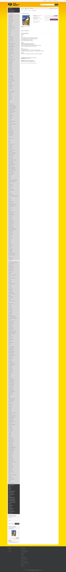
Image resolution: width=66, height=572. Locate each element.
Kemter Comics (11, 270)
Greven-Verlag (11, 223)
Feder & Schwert (11, 201)
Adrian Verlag (11, 19)
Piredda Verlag (11, 358)
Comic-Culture (11, 112)
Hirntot (10, 240)
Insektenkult (10, 250)
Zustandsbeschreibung (24, 561)
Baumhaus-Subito (11, 53)
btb (9, 89)
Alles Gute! (10, 24)
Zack (9, 473)
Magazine (9, 488)
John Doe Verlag (11, 263)
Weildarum (10, 463)
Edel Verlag (10, 147)
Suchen (56, 4)
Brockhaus (10, 82)
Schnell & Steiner (11, 382)
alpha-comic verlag (12, 27)
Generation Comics (12, 211)
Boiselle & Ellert (11, 76)
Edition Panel (11, 165)
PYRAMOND (10, 361)
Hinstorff (10, 239)
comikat (10, 119)
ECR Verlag (10, 145)
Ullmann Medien (11, 438)
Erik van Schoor (11, 188)
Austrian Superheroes (12, 43)
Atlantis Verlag (11, 37)
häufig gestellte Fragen (24, 558)
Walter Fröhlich (11, 460)
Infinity (10, 247)
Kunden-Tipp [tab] (26, 30)
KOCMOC (10, 282)
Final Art (10, 207)
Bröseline (10, 83)
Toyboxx (10, 434)
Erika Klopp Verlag (11, 190)
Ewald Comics (11, 194)
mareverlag (10, 312)
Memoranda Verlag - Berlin (13, 318)
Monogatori (10, 329)
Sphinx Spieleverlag (12, 398)
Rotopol (10, 375)
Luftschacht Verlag (11, 300)
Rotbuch (10, 374)
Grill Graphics (11, 224)
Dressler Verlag (11, 138)
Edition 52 (10, 148)
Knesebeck (10, 280)
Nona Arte (10, 338)
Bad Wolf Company (12, 46)
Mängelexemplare (11, 484)
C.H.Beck (10, 93)
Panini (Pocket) (11, 349)
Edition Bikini (10, 151)
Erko (9, 191)
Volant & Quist (11, 453)
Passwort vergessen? (11, 523)
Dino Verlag (10, 135)
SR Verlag (10, 405)
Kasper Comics (11, 269)
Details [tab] (22, 30)
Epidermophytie (11, 185)
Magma (10, 305)
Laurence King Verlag (12, 293)
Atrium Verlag (11, 39)
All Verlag (10, 23)
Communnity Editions (12, 121)
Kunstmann (10, 290)
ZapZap (10, 476)
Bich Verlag (10, 65)
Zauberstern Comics (12, 479)
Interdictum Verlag (11, 254)
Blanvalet (10, 66)
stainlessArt (10, 407)
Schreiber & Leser (11, 384)
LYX (9, 302)
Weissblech (10, 464)
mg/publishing (11, 322)
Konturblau (10, 285)
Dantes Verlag (11, 129)
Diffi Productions (11, 134)
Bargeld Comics (11, 50)
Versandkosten (56, 16)
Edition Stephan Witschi (12, 170)
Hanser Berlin (11, 231)
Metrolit (10, 319)
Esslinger (10, 193)
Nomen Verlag (11, 336)
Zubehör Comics (11, 508)
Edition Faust (10, 157)
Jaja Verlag (10, 259)
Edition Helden (11, 158)
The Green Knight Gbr (12, 421)
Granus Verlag (11, 220)
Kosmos (10, 286)
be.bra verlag (11, 56)
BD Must (10, 55)
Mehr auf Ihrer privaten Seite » (13, 542)
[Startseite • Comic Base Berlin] (14, 4)
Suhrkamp (10, 414)
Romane (9, 489)
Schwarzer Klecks (11, 385)
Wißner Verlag (11, 467)
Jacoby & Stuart (11, 257)
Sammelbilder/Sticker (11, 500)
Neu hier (22, 560)
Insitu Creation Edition (12, 253)
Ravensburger (11, 365)
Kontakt (23, 8)
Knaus (10, 279)
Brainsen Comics (11, 79)
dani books (10, 128)
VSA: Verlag (10, 456)
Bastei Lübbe (11, 52)
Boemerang (10, 75)
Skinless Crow (11, 394)
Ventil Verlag (11, 444)
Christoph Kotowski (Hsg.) (12, 106)
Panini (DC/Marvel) (11, 346)
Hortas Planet (11, 244)
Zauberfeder (11, 477)
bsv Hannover (11, 88)
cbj (9, 101)
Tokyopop (10, 431)
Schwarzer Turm (11, 387)
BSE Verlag (10, 86)
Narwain (10, 335)
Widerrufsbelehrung (24, 550)
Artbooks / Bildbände (11, 491)
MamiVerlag (10, 308)
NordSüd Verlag (11, 339)
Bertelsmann (11, 62)
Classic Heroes (11, 109)
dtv (9, 139)
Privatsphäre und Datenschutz (25, 563)
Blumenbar (10, 70)
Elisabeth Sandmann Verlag (13, 180)
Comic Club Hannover (12, 111)
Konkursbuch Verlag (12, 283)
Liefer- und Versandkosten (24, 551)
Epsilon (10, 187)
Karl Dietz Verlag (11, 267)
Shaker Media (11, 392)
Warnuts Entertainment (12, 461)
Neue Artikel (10, 513)
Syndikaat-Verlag (11, 417)
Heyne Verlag (11, 237)
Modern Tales (11, 326)
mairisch (10, 306)
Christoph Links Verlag (12, 108)
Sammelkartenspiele (11, 499)
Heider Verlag (11, 234)
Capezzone (10, 96)
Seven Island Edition (12, 391)
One (9, 345)
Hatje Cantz (10, 233)
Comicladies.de (11, 115)
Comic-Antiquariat (11, 11)
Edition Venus (11, 171)
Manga (9, 486)
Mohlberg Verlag (11, 328)
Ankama (10, 30)
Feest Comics (11, 203)
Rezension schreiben (37, 22)
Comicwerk (10, 118)
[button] (42, 4)
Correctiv (10, 122)
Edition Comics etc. (11, 154)
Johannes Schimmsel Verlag (13, 262)
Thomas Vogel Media (12, 424)
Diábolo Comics (11, 131)
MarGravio (10, 313)
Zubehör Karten (10, 510)
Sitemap (22, 564)
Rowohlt (10, 377)
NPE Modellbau (11, 342)
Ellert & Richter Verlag (12, 181)
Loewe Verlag (11, 296)
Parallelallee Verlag (12, 351)
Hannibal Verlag (11, 230)
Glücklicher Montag (11, 214)
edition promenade (12, 167)
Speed (10, 397)
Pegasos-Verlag (11, 352)
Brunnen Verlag (11, 85)
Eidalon (10, 178)
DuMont (10, 141)
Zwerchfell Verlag (11, 483)
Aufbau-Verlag (11, 40)
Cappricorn (10, 98)
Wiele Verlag (11, 470)
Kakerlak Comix (11, 266)
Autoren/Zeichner (11, 492)
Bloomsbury (10, 69)
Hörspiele (9, 503)
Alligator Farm (11, 26)
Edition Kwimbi (11, 161)
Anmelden (17, 523)
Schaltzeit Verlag (11, 381)
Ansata (10, 32)
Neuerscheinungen (11, 10)
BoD (9, 73)
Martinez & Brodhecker (12, 316)
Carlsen (10, 99)
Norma (10, 341)
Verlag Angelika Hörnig (12, 447)
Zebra (10, 480)
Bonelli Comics (11, 78)
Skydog (10, 395)
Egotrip (10, 175)
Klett (9, 276)
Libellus (10, 295)
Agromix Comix (11, 20)
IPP (9, 256)
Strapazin (10, 408)
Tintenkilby (10, 427)
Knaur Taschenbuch (12, 277)
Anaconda (10, 29)
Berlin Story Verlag (11, 59)
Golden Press (11, 216)
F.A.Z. (9, 197)
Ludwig (10, 299)
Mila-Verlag (10, 325)
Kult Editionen (11, 289)
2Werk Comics (11, 14)
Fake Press (10, 198)
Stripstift (10, 410)
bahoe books (11, 47)
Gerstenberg (11, 213)
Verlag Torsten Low (11, 450)
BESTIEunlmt (10, 63)
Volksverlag (10, 454)
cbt (9, 102)
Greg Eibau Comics (11, 221)
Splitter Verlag (11, 401)
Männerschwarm (11, 303)
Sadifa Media (11, 378)
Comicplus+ (10, 116)
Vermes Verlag (11, 451)
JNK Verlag (10, 260)
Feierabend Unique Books (12, 204)
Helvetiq (10, 236)
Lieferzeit (10, 550)
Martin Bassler (11, 315)
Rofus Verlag (11, 371)
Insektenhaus (11, 249)
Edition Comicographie (12, 152)
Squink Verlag (11, 404)
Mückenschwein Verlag (12, 332)
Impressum (27, 8)
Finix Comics (10, 208)
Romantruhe (10, 372)
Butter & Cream (11, 92)
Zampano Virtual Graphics (13, 474)
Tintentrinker (10, 428)
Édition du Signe (11, 155)
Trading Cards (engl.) (11, 502)
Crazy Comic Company (12, 124)
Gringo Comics (11, 226)
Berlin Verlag (10, 60)
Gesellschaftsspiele (11, 497)
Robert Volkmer (11, 369)
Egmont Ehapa (11, 174)
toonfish (10, 433)
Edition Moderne (11, 162)
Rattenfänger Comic (12, 364)
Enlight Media (11, 184)
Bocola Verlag (11, 72)
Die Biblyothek (11, 132)
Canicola (10, 95)
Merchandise (10, 505)
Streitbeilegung (23, 557)
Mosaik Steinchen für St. (12, 331)
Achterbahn (10, 17)
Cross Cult (10, 125)
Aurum (10, 42)
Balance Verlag (11, 49)
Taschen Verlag (11, 418)
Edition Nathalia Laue (12, 164)
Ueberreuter (10, 437)
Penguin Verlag (11, 354)
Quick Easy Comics (11, 362)
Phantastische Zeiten (12, 355)
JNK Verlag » (10, 541)
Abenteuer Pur (11, 16)
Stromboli (10, 411)
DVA (9, 142)
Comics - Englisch (11, 494)
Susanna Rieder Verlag (12, 415)
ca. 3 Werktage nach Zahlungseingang (37, 16)
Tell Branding (11, 420)
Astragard (10, 36)
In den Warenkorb (54, 19)
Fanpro (10, 200)
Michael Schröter (11, 323)
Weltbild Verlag (11, 466)
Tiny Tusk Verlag (11, 430)
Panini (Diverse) (11, 348)
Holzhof (10, 243)
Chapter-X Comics (11, 105)
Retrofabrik (10, 368)
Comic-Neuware (11, 13)
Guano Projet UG (11, 227)
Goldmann (10, 217)
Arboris (10, 33)
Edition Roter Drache (12, 168)
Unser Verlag (11, 443)
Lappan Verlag (11, 292)
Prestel (10, 359)
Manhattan (10, 309)
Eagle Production (11, 144)
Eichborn (10, 177)
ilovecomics (10, 246)
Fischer (10, 210)
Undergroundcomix (12, 441)
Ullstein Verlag (11, 440)
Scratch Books (11, 388)
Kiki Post (10, 273)
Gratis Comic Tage (11, 511)
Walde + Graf (11, 457)
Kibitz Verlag (10, 272)
